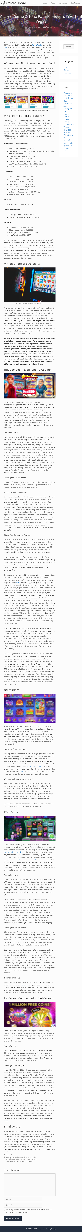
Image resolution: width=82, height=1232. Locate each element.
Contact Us (75, 3)
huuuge (20, 1157)
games (14, 1157)
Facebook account (34, 766)
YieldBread (17, 3)
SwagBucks (37, 45)
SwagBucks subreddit (13, 852)
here (6, 48)
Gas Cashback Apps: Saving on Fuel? (19, 1161)
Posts (53, 3)
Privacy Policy (51, 1229)
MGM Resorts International (28, 860)
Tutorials (9, 1155)
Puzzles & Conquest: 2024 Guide (68, 95)
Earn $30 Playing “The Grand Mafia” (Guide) (21, 1159)
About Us (63, 3)
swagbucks (32, 1157)
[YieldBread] (4, 3)
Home (44, 3)
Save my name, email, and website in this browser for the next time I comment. (29, 1211)
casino (8, 1157)
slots (25, 1157)
